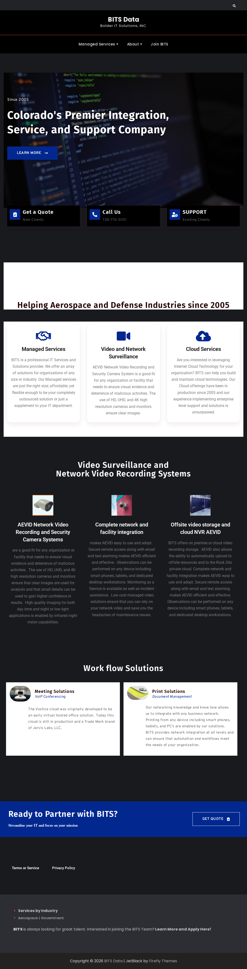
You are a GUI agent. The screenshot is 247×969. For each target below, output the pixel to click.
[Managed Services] (44, 336)
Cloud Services (203, 349)
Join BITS (159, 44)
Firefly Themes (163, 961)
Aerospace (28, 917)
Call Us (112, 212)
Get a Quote (38, 212)
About (133, 44)
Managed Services (97, 44)
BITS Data (123, 19)
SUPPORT (195, 212)
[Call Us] (94, 214)
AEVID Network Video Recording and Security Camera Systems (43, 532)
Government (52, 917)
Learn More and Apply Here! (183, 929)
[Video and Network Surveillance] (123, 336)
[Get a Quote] (15, 214)
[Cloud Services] (203, 336)
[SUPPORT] (175, 214)
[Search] (234, 6)
